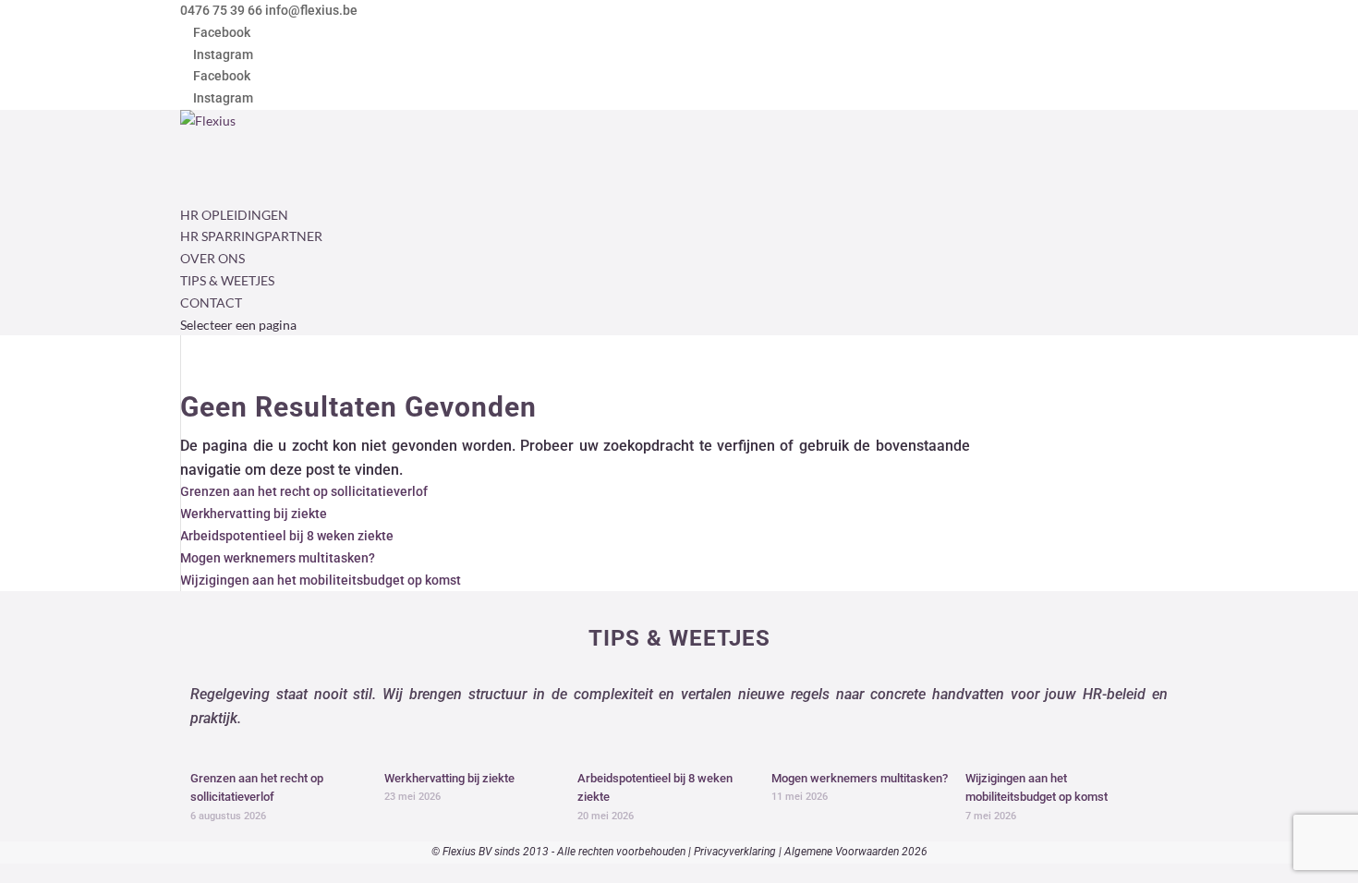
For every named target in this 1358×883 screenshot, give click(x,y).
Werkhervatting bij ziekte (253, 513)
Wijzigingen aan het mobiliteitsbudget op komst (320, 580)
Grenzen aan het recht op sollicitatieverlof (304, 491)
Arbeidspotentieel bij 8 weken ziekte (287, 535)
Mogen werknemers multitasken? (277, 557)
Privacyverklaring (735, 851)
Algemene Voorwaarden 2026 (856, 851)
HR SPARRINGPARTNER (251, 236)
